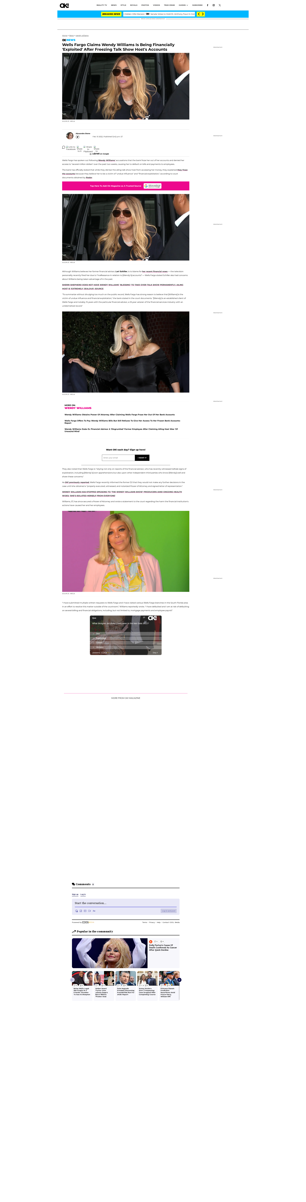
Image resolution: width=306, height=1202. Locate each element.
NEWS (114, 5)
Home (64, 35)
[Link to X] (220, 5)
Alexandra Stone (83, 133)
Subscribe (197, 5)
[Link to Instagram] (214, 5)
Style (123, 5)
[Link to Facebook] (208, 5)
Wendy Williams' (106, 160)
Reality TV (102, 5)
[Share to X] (79, 147)
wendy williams (82, 35)
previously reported (77, 482)
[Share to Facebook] (71, 147)
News (71, 35)
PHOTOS (145, 5)
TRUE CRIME (169, 5)
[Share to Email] (96, 147)
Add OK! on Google (100, 154)
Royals (133, 5)
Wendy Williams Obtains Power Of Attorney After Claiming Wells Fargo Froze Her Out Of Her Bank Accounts (120, 415)
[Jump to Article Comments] (63, 147)
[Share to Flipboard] (88, 147)
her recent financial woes (155, 271)
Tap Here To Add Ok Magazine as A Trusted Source (115, 186)
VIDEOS (156, 5)
